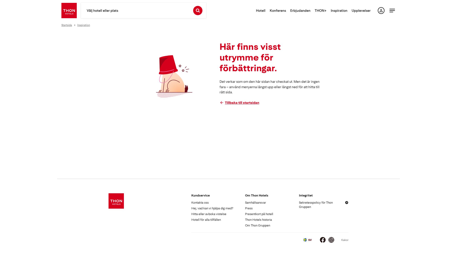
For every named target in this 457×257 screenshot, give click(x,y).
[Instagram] (331, 240)
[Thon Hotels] (69, 10)
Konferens (278, 10)
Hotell (260, 10)
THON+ (321, 10)
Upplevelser (361, 10)
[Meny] (392, 10)
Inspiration (339, 10)
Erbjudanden (300, 10)
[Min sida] (381, 10)
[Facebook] (323, 240)
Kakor (344, 239)
